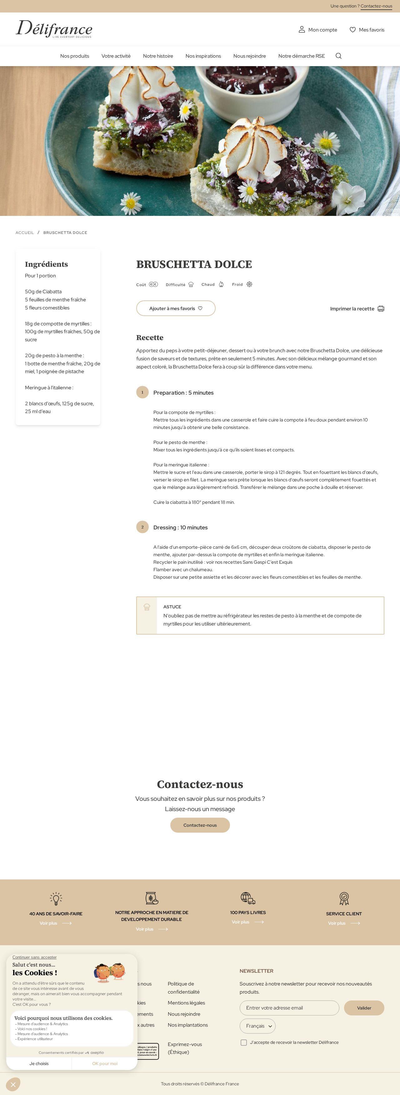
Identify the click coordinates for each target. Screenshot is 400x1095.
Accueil (25, 232)
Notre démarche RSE (301, 56)
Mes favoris (371, 30)
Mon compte (322, 30)
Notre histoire (158, 56)
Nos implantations (188, 1025)
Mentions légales (186, 1003)
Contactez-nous (376, 6)
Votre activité (116, 56)
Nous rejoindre (249, 56)
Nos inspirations (203, 56)
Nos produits (74, 56)
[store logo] (54, 28)
